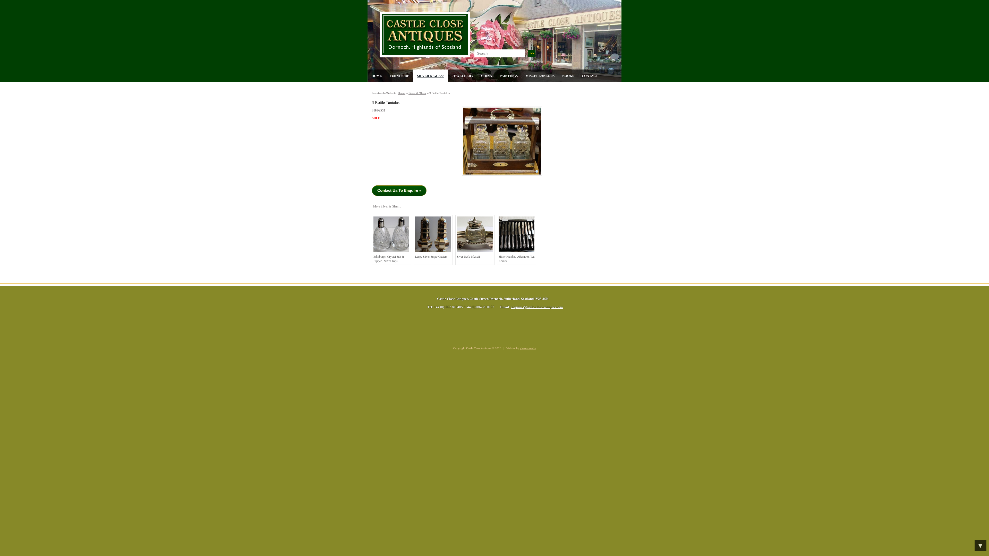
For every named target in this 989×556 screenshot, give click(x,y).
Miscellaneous (540, 76)
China (486, 76)
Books (568, 76)
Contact (590, 76)
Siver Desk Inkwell (468, 256)
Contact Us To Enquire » (399, 190)
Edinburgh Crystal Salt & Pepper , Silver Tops (388, 259)
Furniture (399, 76)
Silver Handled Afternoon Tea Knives (516, 259)
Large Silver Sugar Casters (431, 256)
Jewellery (462, 76)
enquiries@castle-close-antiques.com (537, 307)
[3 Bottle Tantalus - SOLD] (502, 177)
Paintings (509, 76)
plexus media (528, 348)
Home (376, 76)
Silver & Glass (430, 76)
